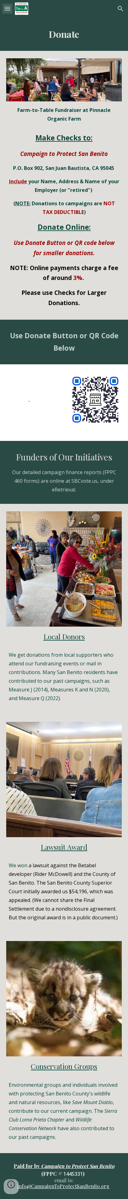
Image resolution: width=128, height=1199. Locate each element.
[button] (7, 8)
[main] (64, 34)
